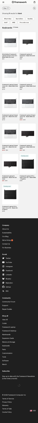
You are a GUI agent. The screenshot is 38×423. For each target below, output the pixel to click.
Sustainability (7, 233)
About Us (5, 229)
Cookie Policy (7, 412)
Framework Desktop (9, 331)
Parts (4, 349)
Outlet (4, 323)
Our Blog (5, 236)
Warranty (5, 405)
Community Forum (8, 302)
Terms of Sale (7, 409)
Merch (4, 364)
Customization (7, 353)
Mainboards (6, 334)
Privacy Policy (7, 402)
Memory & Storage (8, 342)
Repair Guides (7, 309)
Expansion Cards (8, 338)
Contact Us (6, 244)
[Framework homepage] (19, 2)
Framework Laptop (8, 327)
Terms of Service (8, 399)
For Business (6, 247)
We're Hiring (6, 240)
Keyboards (6, 346)
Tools (4, 357)
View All (5, 319)
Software (5, 360)
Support (5, 305)
